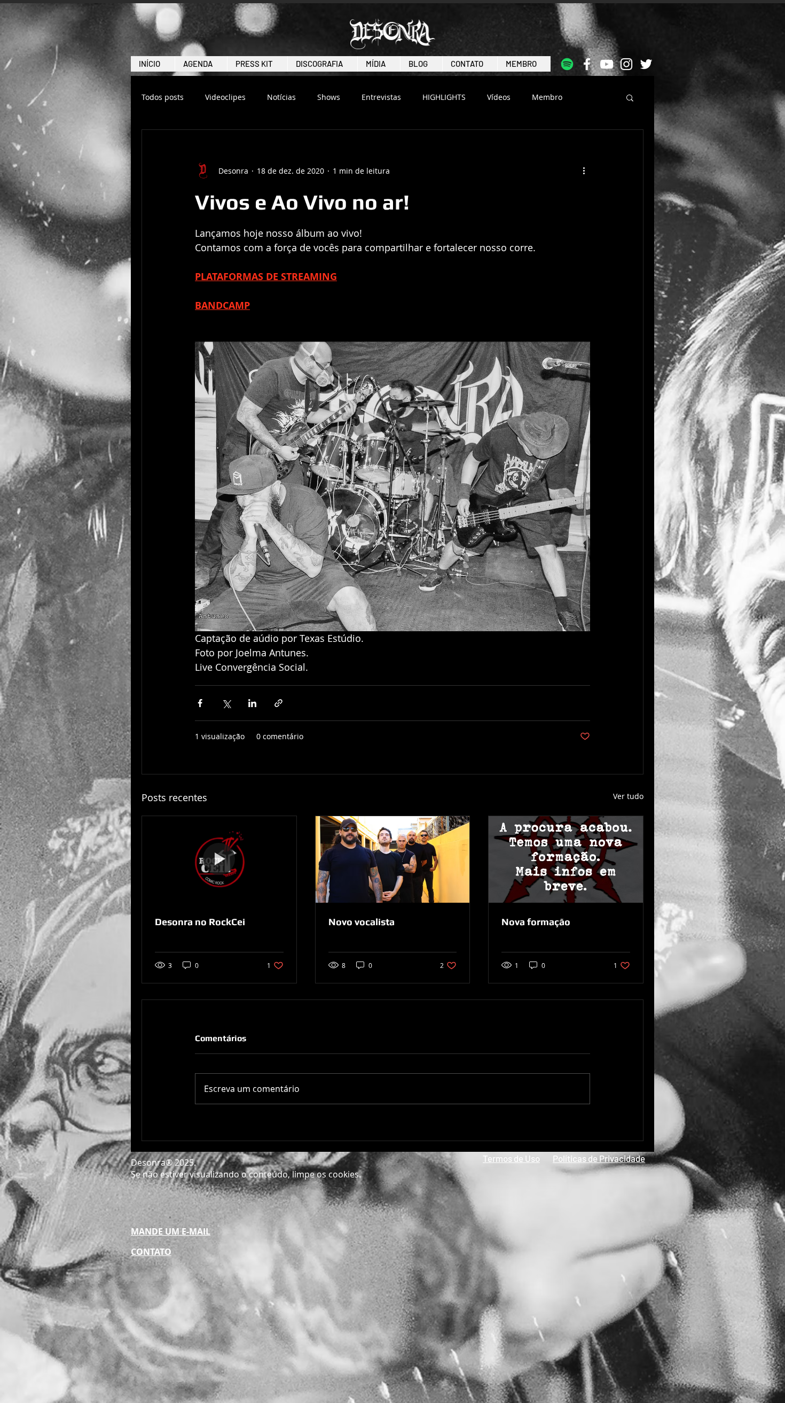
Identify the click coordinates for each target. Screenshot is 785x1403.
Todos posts (163, 97)
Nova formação (535, 921)
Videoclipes (225, 97)
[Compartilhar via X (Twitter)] (226, 703)
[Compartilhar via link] (278, 703)
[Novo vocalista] (393, 859)
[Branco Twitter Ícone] (646, 64)
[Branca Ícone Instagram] (626, 64)
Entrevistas (381, 97)
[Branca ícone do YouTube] (607, 64)
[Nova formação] (566, 859)
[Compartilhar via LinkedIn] (252, 703)
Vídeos (499, 97)
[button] (630, 97)
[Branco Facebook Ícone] (587, 64)
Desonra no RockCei (200, 921)
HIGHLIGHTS (444, 97)
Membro (547, 97)
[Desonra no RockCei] (219, 859)
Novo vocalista (361, 921)
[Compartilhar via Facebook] (200, 703)
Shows (328, 97)
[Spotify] (567, 64)
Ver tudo (628, 796)
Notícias (281, 97)
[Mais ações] (583, 170)
